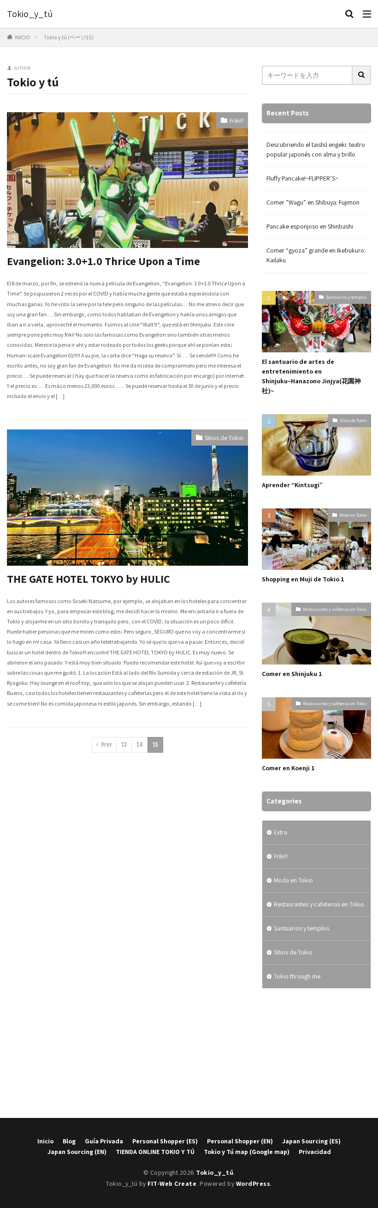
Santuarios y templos (346, 297)
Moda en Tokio (352, 515)
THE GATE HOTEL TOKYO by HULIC (88, 578)
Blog (69, 1141)
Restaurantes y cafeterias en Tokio (334, 609)
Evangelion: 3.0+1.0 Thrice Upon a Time (103, 261)
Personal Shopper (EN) (240, 1141)
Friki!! (236, 120)
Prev (106, 744)
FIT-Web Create (172, 1183)
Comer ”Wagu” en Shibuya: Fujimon (313, 202)
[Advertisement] (316, 1053)
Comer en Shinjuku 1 (292, 674)
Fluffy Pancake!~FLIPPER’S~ (302, 178)
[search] (362, 75)
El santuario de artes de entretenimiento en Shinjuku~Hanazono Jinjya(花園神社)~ (311, 376)
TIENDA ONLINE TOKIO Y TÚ (155, 1152)
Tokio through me (297, 976)
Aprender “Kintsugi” (292, 485)
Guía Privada (104, 1141)
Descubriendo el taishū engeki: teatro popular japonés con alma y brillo (315, 149)
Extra (280, 832)
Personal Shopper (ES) (165, 1141)
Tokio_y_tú (30, 13)
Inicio (45, 1141)
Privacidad (315, 1152)
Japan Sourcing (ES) (311, 1141)
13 (124, 744)
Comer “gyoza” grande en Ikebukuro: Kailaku (316, 255)
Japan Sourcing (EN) (76, 1152)
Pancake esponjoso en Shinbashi (309, 226)
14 (139, 744)
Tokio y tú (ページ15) (69, 37)
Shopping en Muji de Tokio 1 (303, 579)
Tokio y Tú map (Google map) (246, 1152)
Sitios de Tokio (224, 438)
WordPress (253, 1183)
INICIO (22, 37)
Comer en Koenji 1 (288, 768)
